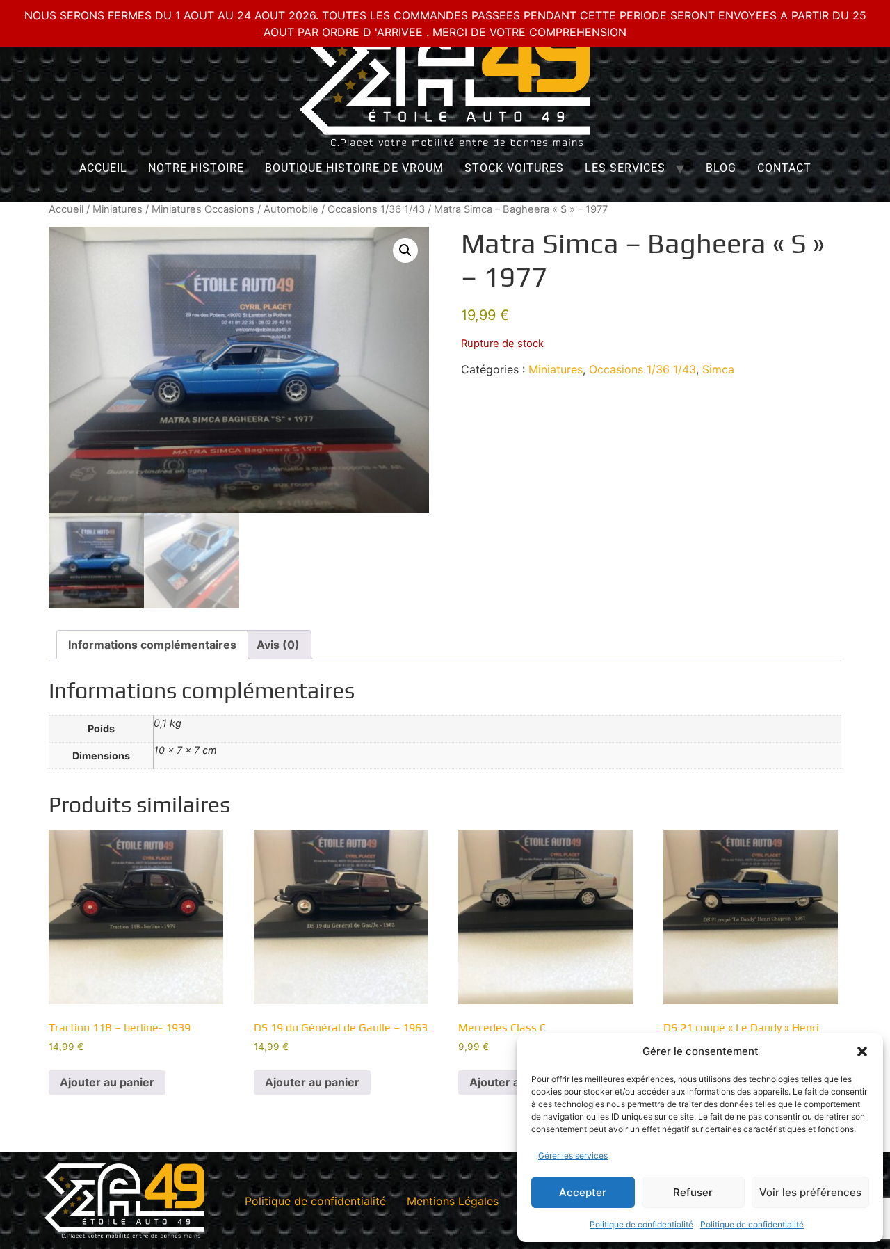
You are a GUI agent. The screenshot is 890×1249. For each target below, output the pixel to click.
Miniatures (117, 209)
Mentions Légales (453, 1201)
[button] (862, 1051)
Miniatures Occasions (203, 209)
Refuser (693, 1192)
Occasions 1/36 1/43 (376, 209)
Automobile (291, 209)
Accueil (103, 168)
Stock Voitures (514, 168)
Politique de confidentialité (641, 1224)
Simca (718, 369)
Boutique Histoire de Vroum (354, 168)
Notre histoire (196, 168)
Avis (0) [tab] (278, 645)
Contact (784, 168)
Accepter (582, 1192)
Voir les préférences (810, 1192)
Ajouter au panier (107, 1082)
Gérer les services (573, 1155)
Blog (721, 168)
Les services (625, 168)
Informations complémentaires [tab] (152, 645)
